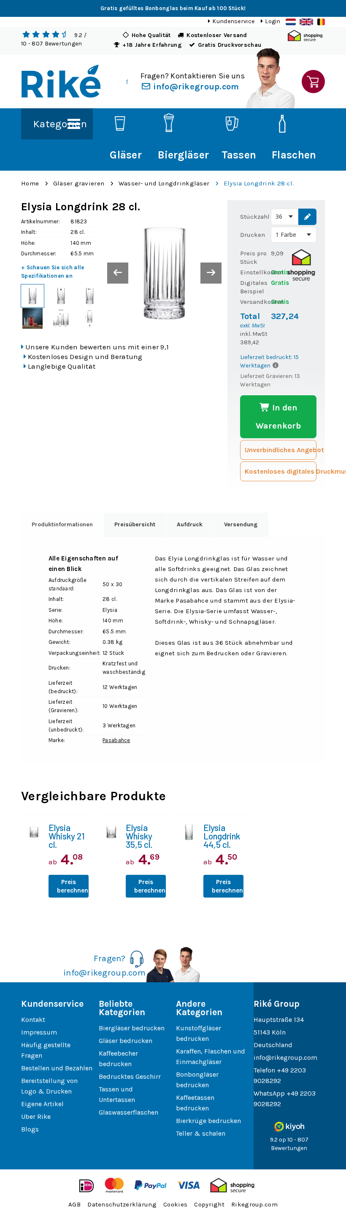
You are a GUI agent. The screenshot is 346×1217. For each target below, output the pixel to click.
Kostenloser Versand (217, 35)
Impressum (39, 1032)
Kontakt (33, 1020)
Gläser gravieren (78, 183)
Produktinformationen (62, 524)
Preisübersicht (134, 524)
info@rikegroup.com (195, 86)
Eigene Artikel (42, 1104)
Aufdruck (190, 524)
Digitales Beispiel (254, 287)
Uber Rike (36, 1116)
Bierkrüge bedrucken (208, 1121)
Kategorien (60, 124)
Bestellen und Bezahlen (56, 1068)
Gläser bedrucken (125, 1041)
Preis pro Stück (253, 257)
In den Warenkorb (278, 417)
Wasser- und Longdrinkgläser (164, 183)
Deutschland (273, 1045)
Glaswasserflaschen (128, 1112)
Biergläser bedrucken (132, 1028)
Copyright (209, 1204)
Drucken (252, 235)
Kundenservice (233, 21)
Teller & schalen (200, 1133)
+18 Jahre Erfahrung (151, 44)
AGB (74, 1204)
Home (30, 183)
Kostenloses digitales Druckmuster (280, 471)
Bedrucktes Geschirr (130, 1076)
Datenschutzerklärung (122, 1204)
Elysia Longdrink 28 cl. (259, 183)
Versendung (241, 524)
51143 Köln (270, 1032)
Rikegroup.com (254, 1204)
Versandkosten (255, 302)
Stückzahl (255, 216)
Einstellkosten (255, 272)
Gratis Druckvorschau (230, 44)
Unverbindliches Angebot (280, 450)
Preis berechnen (72, 886)
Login (272, 21)
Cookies (175, 1204)
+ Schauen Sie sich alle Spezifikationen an (52, 271)
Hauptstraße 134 (279, 1020)
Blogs (30, 1129)
